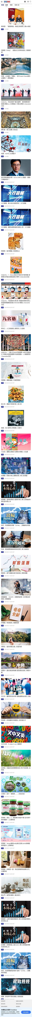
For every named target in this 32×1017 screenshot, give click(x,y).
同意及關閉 (25, 1012)
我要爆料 (18, 1006)
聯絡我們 (3, 1001)
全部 (6, 5)
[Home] (7, 1)
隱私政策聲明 (4, 1006)
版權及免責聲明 (19, 1001)
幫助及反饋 (18, 1003)
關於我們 (3, 1003)
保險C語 (17, 5)
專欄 (11, 5)
